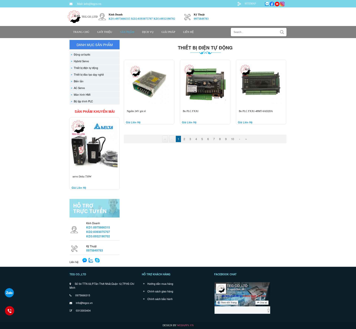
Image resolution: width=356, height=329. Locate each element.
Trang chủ (81, 31)
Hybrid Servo (81, 61)
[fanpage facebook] (242, 313)
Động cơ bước (82, 54)
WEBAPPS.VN (185, 325)
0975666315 (82, 295)
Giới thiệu (104, 31)
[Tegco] (74, 25)
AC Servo (79, 88)
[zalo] (9, 292)
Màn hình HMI (82, 94)
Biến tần (78, 81)
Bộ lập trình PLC (83, 101)
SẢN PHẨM (127, 31)
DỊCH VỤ (148, 31)
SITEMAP (250, 3)
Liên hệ (188, 31)
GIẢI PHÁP (168, 31)
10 (232, 139)
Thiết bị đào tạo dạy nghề (89, 74)
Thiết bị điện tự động (86, 68)
